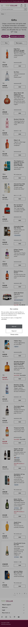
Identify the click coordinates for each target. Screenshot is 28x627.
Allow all (14, 326)
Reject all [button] (14, 331)
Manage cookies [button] (14, 334)
